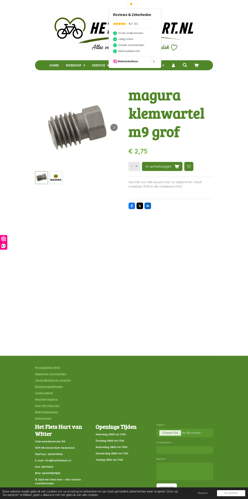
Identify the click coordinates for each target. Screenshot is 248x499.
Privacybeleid (43, 367)
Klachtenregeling (46, 399)
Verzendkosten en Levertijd (53, 380)
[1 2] (134, 166)
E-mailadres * (164, 442)
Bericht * (161, 459)
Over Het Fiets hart (47, 405)
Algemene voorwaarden (50, 374)
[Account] (173, 65)
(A (54, 367)
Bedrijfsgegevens (46, 412)
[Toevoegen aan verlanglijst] (188, 166)
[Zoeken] (185, 65)
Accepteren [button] (231, 493)
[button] (41, 177)
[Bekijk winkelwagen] (196, 65)
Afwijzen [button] (203, 493)
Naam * (160, 424)
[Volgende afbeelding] (114, 127)
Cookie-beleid (44, 393)
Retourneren (43, 418)
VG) (58, 367)
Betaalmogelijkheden (49, 386)
